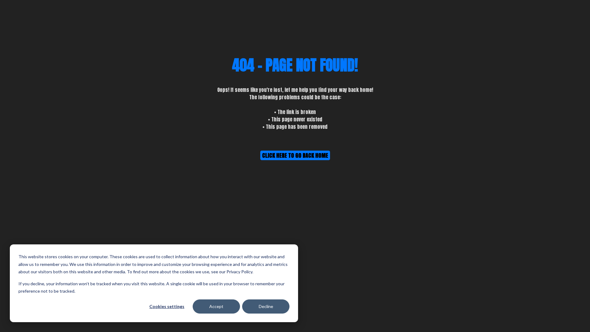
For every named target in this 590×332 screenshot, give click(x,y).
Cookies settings (166, 306)
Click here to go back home (295, 155)
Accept (216, 306)
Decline (266, 306)
